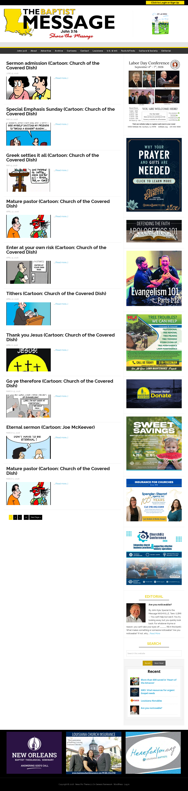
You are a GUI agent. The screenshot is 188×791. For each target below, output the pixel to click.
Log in (126, 784)
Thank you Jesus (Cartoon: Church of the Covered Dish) (60, 337)
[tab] (148, 663)
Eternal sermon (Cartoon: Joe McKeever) (50, 427)
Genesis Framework (104, 784)
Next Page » (36, 517)
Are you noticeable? (160, 604)
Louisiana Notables (151, 700)
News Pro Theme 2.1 (83, 784)
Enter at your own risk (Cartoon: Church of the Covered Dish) (56, 250)
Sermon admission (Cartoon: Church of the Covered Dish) (52, 65)
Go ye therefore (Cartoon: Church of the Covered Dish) (59, 383)
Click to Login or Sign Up (165, 2)
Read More (155, 633)
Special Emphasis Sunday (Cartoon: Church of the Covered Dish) (60, 111)
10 (26, 517)
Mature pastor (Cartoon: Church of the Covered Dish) (58, 204)
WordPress (118, 784)
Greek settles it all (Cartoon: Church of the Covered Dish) (52, 157)
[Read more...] (61, 78)
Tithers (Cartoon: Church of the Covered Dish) (56, 293)
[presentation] (148, 663)
